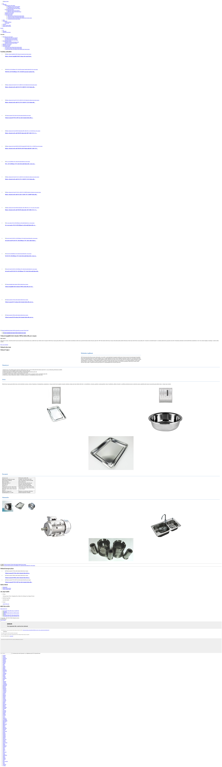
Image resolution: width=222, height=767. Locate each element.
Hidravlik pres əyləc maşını (10, 5)
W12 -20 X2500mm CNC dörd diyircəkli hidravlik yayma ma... (20, 163)
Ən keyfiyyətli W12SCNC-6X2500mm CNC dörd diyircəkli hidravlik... (22, 271)
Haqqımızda (5, 21)
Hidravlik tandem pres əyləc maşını (13, 8)
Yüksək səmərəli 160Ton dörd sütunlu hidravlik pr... (17, 577)
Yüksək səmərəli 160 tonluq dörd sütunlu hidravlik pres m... (19, 317)
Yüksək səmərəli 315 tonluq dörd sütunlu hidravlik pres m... (19, 302)
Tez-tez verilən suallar (7, 25)
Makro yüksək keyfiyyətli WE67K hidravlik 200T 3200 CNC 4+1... (21, 133)
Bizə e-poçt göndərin (4, 344)
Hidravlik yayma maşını (9, 12)
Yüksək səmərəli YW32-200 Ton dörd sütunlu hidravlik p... (19, 117)
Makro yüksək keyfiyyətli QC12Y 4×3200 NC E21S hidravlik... (20, 179)
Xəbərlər (4, 24)
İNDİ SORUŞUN (3, 608)
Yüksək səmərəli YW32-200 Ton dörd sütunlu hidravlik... (18, 582)
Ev (3, 3)
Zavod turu (7, 23)
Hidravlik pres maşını (9, 13)
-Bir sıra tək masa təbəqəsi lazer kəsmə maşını (15, 15)
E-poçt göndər (3, 620)
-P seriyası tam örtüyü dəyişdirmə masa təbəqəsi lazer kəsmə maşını (19, 17)
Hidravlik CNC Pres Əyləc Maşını (13, 6)
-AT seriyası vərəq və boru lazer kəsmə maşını (15, 16)
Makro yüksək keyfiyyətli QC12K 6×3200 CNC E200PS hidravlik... (21, 194)
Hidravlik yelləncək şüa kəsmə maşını (14, 11)
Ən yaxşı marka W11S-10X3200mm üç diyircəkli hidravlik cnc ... (20, 225)
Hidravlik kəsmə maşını (9, 9)
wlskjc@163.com (6, 603)
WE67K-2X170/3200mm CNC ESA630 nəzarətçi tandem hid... (20, 71)
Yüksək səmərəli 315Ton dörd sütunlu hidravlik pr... (17, 573)
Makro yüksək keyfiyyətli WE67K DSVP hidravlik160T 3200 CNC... (21, 148)
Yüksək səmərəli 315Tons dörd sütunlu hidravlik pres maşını (15, 564)
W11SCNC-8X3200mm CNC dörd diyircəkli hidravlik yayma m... (21, 256)
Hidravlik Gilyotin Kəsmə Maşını (13, 10)
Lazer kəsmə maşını (8, 14)
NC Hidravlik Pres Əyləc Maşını (13, 7)
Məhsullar (4, 4)
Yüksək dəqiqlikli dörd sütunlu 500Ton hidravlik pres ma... (19, 286)
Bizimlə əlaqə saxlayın (7, 26)
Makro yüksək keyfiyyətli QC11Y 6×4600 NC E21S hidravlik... (20, 87)
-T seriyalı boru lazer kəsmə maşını (13, 18)
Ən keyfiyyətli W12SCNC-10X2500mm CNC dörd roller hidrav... (20, 240)
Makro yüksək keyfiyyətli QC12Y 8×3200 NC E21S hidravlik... (20, 102)
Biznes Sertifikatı (8, 22)
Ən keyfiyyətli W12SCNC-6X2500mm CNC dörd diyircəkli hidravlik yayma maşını (19, 565)
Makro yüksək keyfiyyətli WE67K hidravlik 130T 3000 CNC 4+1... (21, 209)
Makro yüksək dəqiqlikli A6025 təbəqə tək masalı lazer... (18, 56)
